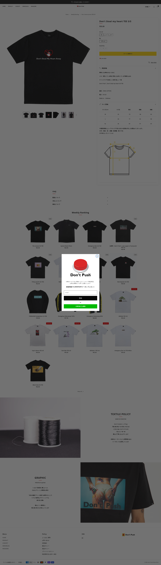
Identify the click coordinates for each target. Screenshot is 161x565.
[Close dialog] (97, 256)
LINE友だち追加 (80, 306)
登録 (80, 298)
